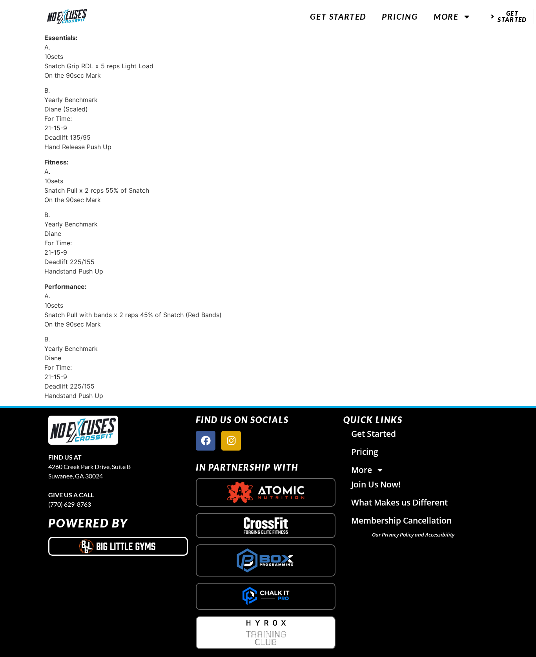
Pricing (400, 16)
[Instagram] (231, 441)
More (446, 16)
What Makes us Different (399, 502)
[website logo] (67, 16)
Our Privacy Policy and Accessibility (413, 534)
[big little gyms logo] (118, 546)
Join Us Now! (376, 484)
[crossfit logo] (265, 526)
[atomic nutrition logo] (266, 492)
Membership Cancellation (401, 520)
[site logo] (83, 430)
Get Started (338, 16)
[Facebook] (205, 441)
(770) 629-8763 (69, 504)
